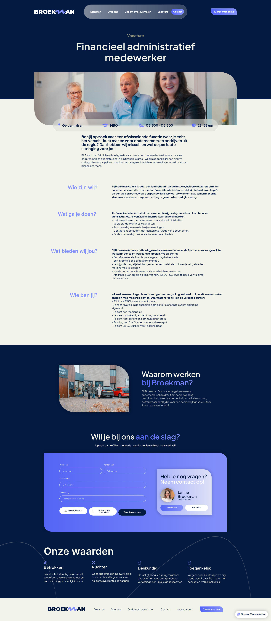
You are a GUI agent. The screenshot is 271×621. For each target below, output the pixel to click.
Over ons (112, 11)
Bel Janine (196, 507)
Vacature (162, 11)
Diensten (95, 11)
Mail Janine (172, 507)
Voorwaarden (184, 609)
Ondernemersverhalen (138, 11)
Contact (177, 11)
